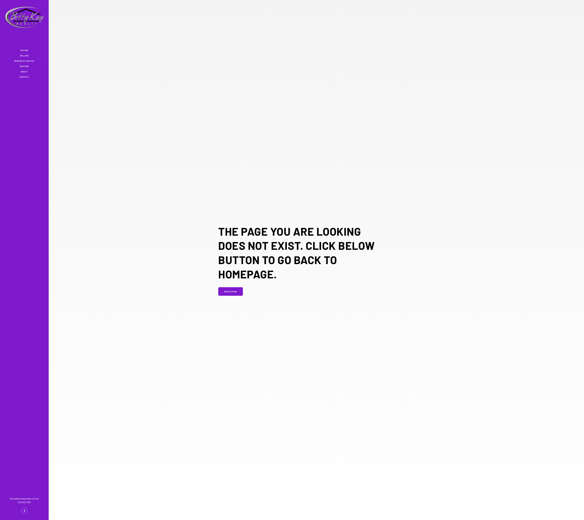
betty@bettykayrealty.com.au (24, 498)
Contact (24, 77)
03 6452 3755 (24, 502)
